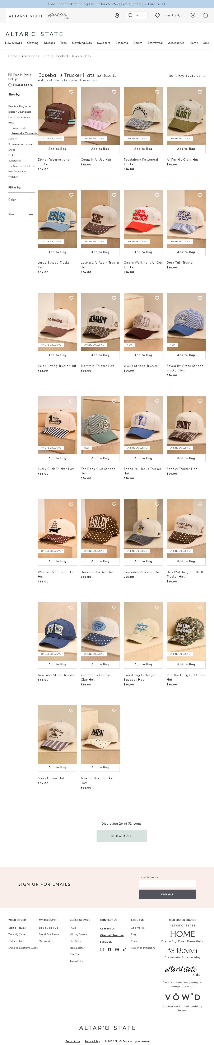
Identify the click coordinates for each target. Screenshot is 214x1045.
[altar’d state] (26, 16)
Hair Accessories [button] (17, 171)
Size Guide (76, 941)
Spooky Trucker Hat (182, 469)
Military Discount (79, 934)
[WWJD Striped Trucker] (143, 322)
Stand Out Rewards (50, 934)
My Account (48, 920)
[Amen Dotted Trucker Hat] (100, 734)
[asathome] (182, 930)
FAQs (73, 927)
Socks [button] (11, 155)
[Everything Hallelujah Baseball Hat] (143, 631)
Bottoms (121, 43)
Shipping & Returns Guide (23, 947)
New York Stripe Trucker (56, 675)
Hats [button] (11, 122)
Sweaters (103, 43)
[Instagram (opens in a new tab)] (101, 949)
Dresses (49, 43)
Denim (137, 43)
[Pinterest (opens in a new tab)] (117, 949)
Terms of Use (73, 1041)
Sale (206, 43)
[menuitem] (13, 43)
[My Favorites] (157, 15)
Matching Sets (82, 43)
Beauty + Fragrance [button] (19, 106)
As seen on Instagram (143, 947)
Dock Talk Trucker (180, 262)
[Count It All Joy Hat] (100, 116)
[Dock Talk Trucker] (186, 219)
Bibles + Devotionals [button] (19, 111)
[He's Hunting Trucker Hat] (57, 322)
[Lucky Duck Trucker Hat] (57, 425)
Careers (135, 941)
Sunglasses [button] (14, 160)
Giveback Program (112, 935)
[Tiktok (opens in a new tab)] (124, 949)
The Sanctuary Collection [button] (22, 166)
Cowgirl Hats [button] (18, 128)
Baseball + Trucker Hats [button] (26, 133)
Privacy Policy (92, 1041)
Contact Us (108, 920)
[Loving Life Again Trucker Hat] (100, 219)
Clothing (32, 43)
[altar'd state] (34, 34)
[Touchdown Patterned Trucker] (143, 116)
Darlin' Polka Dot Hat (97, 572)
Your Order (17, 920)
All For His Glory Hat (183, 159)
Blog (133, 934)
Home (194, 43)
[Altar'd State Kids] (182, 970)
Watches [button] (13, 176)
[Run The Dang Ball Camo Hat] (186, 631)
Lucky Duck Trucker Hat (56, 469)
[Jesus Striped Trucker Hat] (57, 219)
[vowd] (182, 997)
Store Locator (77, 947)
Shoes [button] (11, 149)
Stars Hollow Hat (51, 778)
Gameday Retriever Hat (142, 572)
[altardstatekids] (58, 16)
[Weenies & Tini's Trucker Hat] (57, 528)
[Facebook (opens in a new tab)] (109, 949)
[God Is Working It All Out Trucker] (143, 219)
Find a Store (23, 85)
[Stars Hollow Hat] (57, 734)
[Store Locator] (116, 15)
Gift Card (75, 954)
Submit (167, 894)
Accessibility (76, 961)
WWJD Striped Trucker (141, 366)
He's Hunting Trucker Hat (57, 366)
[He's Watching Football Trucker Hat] (186, 528)
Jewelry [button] (12, 138)
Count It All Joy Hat (96, 159)
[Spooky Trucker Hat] (186, 425)
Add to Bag (57, 149)
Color (12, 200)
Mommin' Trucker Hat (97, 366)
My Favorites (46, 941)
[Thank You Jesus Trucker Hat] (143, 425)
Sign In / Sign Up (48, 927)
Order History (16, 941)
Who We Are (137, 927)
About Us (137, 920)
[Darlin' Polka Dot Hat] (100, 528)
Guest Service (80, 920)
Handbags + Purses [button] (19, 117)
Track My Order (16, 934)
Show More (121, 836)
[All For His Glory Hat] (186, 116)
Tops (63, 43)
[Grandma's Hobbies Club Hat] (100, 631)
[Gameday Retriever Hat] (143, 528)
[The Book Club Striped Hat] (100, 425)
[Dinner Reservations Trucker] (57, 116)
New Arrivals (13, 43)
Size (11, 214)
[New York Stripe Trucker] (57, 631)
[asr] (182, 949)
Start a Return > (17, 927)
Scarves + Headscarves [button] (20, 144)
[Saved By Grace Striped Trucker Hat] (186, 322)
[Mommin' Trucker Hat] (100, 322)
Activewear (155, 43)
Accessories (176, 43)
